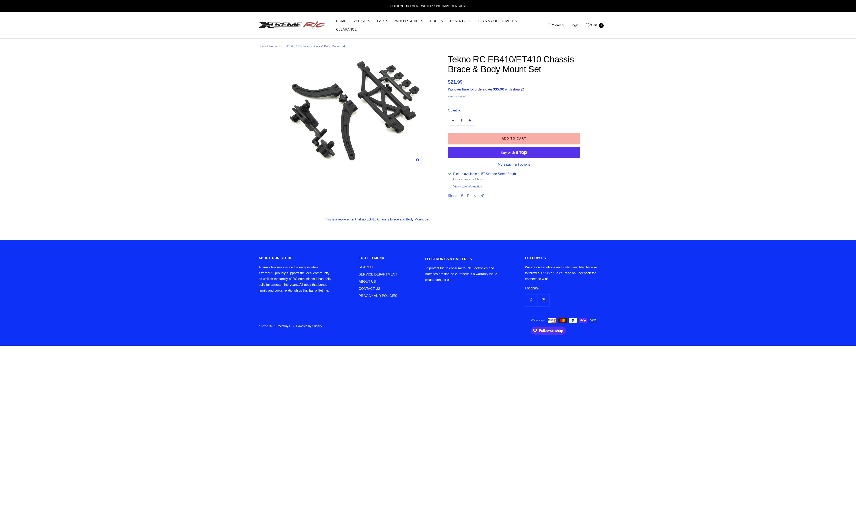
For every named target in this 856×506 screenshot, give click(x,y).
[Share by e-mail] (482, 195)
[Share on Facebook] (462, 195)
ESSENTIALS (460, 21)
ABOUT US (367, 281)
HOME (341, 21)
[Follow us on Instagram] (543, 300)
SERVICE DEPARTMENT (378, 274)
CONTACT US (369, 288)
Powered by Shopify (309, 326)
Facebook (532, 288)
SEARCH (366, 267)
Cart (596, 25)
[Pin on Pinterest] (468, 195)
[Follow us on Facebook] (531, 300)
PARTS (382, 21)
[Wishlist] (550, 25)
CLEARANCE (346, 29)
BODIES (436, 21)
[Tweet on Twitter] (475, 195)
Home (262, 46)
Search (558, 25)
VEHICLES (362, 21)
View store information (467, 186)
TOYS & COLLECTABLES (497, 21)
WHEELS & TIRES (409, 21)
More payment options (514, 164)
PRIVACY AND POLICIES (378, 296)
